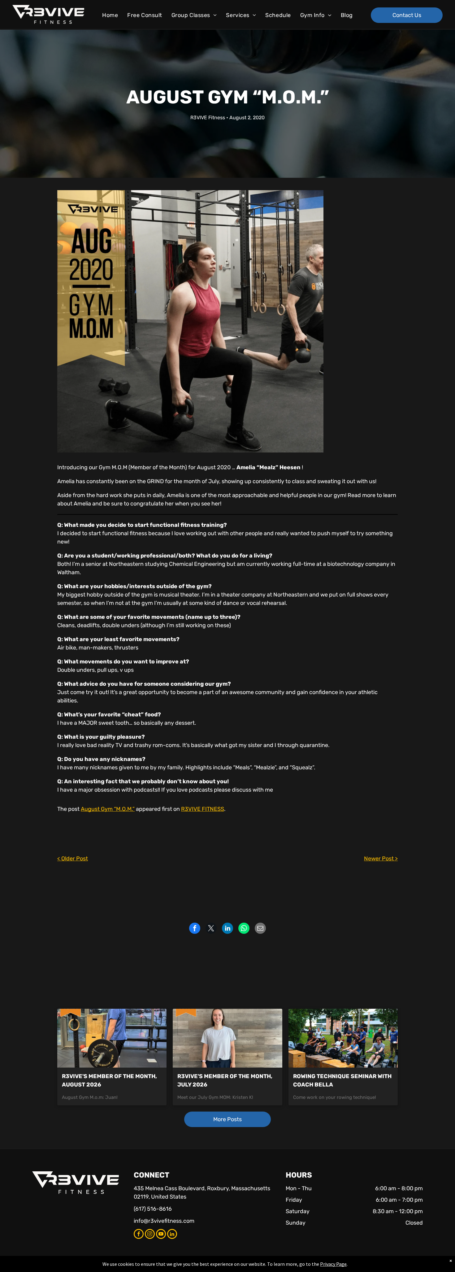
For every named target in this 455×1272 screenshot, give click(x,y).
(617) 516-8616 (153, 1208)
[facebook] (139, 1234)
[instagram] (150, 1234)
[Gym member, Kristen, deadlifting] (227, 1038)
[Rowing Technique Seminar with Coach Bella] (343, 1038)
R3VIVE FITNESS (202, 809)
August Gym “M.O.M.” (108, 809)
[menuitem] (110, 15)
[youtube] (161, 1234)
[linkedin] (172, 1234)
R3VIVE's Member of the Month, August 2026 (109, 1080)
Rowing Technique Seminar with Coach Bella (342, 1080)
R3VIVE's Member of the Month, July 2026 (224, 1080)
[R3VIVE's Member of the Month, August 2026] (112, 1038)
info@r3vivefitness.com (164, 1220)
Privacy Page (333, 1264)
